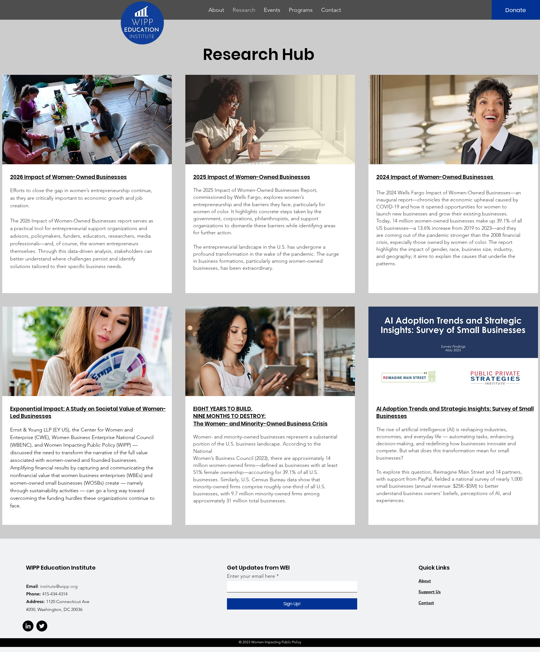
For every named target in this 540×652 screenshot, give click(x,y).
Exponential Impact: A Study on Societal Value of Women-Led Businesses (88, 412)
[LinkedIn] (27, 625)
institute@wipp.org (59, 586)
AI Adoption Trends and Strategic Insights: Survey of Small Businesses (455, 412)
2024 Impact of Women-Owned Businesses (435, 177)
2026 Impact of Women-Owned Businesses (68, 177)
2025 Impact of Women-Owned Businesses (251, 177)
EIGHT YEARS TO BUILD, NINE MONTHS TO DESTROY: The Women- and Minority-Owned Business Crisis (260, 416)
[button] (216, 9)
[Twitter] (41, 625)
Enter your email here (251, 576)
